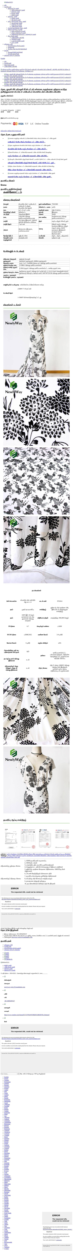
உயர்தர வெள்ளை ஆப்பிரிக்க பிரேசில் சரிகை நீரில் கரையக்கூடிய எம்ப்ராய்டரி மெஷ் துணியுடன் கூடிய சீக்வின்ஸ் (39, 854)
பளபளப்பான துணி (16, 23)
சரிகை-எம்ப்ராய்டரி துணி (15, 29)
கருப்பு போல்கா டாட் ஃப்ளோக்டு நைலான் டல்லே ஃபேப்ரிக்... (28, 156)
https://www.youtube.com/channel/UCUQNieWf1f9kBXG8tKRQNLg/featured (26, 1015)
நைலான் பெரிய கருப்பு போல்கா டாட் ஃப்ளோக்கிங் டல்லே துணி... (30, 177)
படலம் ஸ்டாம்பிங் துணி (17, 41)
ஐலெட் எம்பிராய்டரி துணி (18, 33)
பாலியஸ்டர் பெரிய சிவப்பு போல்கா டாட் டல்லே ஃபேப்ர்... (26, 142)
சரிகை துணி (15, 18)
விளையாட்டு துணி (13, 8)
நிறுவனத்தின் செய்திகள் (15, 52)
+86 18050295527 (9, 1001)
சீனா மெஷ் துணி (13, 36)
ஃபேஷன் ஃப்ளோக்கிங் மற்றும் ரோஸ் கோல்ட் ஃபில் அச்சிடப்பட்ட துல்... (31, 163)
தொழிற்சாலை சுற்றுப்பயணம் (16, 46)
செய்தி (6, 50)
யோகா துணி (15, 13)
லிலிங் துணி (15, 15)
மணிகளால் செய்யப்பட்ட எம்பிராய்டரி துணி (23, 34)
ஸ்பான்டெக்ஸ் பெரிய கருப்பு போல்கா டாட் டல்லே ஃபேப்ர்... (27, 149)
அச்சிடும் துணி (15, 39)
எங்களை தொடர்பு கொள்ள (12, 55)
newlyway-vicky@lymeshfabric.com (22, 937)
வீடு (5, 5)
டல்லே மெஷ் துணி (16, 26)
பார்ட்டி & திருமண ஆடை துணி (17, 21)
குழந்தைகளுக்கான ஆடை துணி (17, 28)
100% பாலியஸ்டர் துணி (18, 10)
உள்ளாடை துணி (12, 16)
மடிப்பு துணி (14, 42)
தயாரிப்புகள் (7, 7)
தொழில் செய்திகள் (13, 54)
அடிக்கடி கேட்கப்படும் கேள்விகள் (17, 49)
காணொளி (11, 47)
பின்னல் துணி (15, 12)
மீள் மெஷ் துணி (16, 20)
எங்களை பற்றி (8, 44)
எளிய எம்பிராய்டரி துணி (18, 31)
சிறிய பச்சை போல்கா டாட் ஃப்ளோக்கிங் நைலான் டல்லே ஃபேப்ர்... (30, 170)
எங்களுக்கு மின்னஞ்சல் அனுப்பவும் (11, 131)
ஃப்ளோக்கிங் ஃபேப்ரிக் (17, 37)
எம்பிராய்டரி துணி (16, 24)
